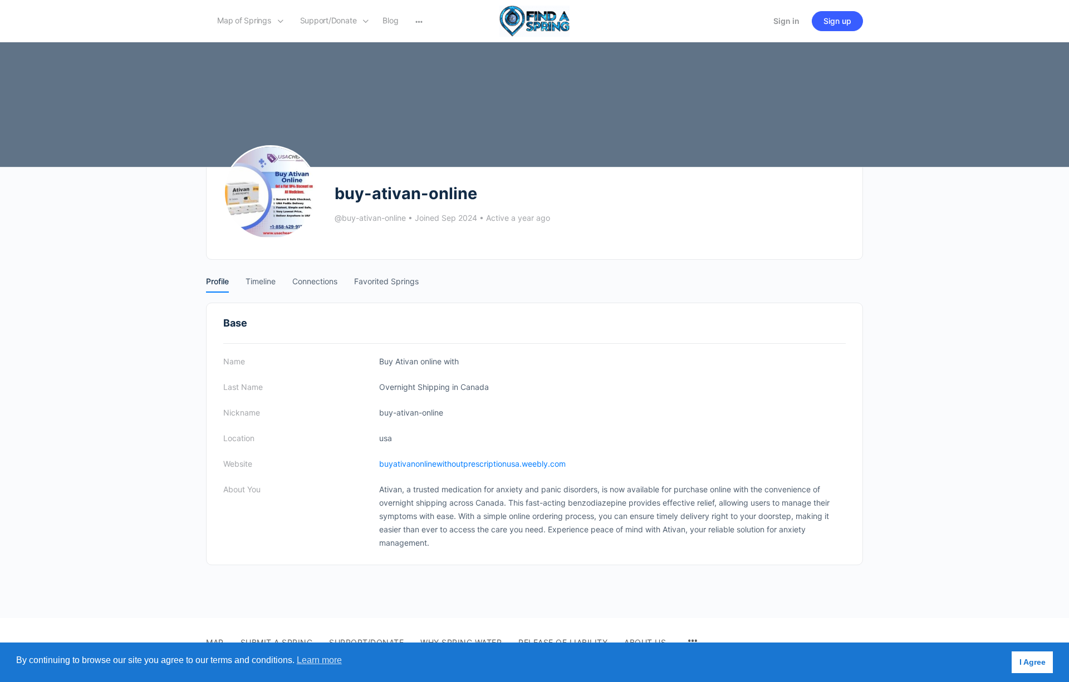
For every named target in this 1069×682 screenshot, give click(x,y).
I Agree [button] (1032, 662)
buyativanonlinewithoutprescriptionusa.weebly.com (472, 463)
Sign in (786, 21)
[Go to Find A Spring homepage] (534, 20)
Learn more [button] (319, 660)
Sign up (837, 21)
